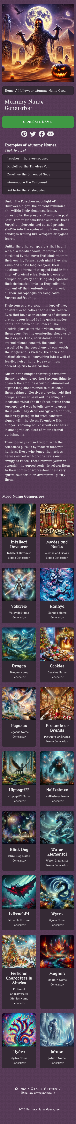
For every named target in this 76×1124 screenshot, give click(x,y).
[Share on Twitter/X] (33, 136)
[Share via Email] (50, 136)
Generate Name (38, 122)
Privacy (52, 1088)
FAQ (36, 1088)
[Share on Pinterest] (24, 136)
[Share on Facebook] (42, 136)
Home (9, 90)
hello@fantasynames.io (39, 1093)
